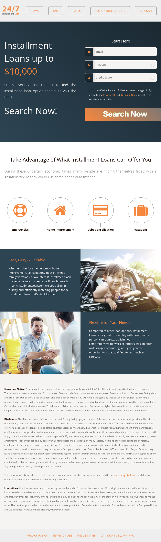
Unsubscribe (86, 535)
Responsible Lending (110, 11)
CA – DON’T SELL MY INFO (117, 535)
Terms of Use (128, 95)
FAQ (55, 11)
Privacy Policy (110, 95)
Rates (76, 11)
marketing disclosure (125, 475)
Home (35, 11)
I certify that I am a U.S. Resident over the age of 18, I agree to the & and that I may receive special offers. (120, 95)
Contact (146, 11)
